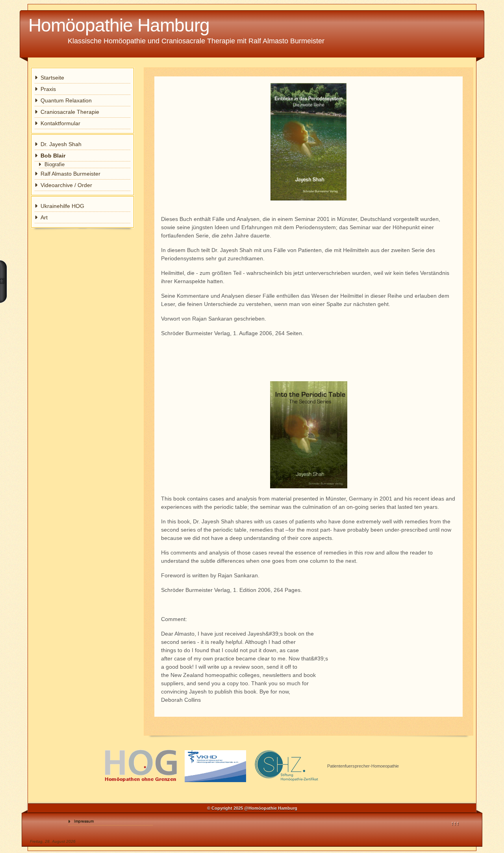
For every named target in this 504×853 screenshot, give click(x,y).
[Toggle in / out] (3, 281)
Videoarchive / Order (66, 185)
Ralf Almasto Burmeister (70, 174)
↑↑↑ (455, 823)
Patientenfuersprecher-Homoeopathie (363, 766)
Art (44, 217)
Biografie (54, 164)
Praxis (48, 89)
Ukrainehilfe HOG (62, 206)
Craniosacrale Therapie (70, 112)
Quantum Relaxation (66, 100)
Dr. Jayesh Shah (61, 144)
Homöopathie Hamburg (118, 25)
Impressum (84, 821)
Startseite (52, 77)
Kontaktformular (60, 123)
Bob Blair (53, 155)
